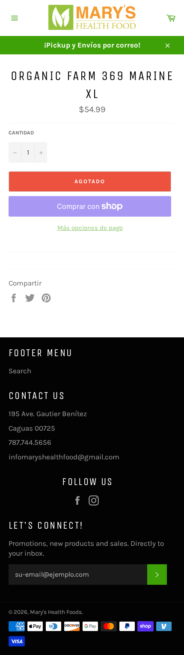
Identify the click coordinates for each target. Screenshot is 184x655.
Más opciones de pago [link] (90, 228)
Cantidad (21, 133)
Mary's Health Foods (56, 612)
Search (20, 370)
